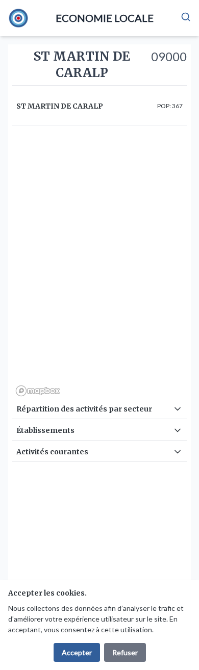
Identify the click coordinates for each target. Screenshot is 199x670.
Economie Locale (105, 18)
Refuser (125, 652)
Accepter (77, 652)
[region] (99, 265)
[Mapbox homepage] (37, 391)
